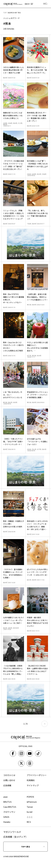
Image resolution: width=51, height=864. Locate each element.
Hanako (6, 821)
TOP (5, 13)
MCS (29, 821)
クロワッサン (9, 811)
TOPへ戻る (25, 846)
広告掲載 (7, 785)
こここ (30, 816)
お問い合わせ (9, 780)
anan (5, 796)
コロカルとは (9, 775)
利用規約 (31, 780)
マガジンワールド (12, 831)
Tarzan (30, 806)
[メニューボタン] (45, 4)
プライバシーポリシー (37, 775)
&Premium (32, 801)
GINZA (6, 816)
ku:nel (29, 811)
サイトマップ (33, 785)
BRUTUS (7, 801)
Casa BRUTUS (9, 806)
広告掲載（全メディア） (15, 836)
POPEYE (30, 796)
